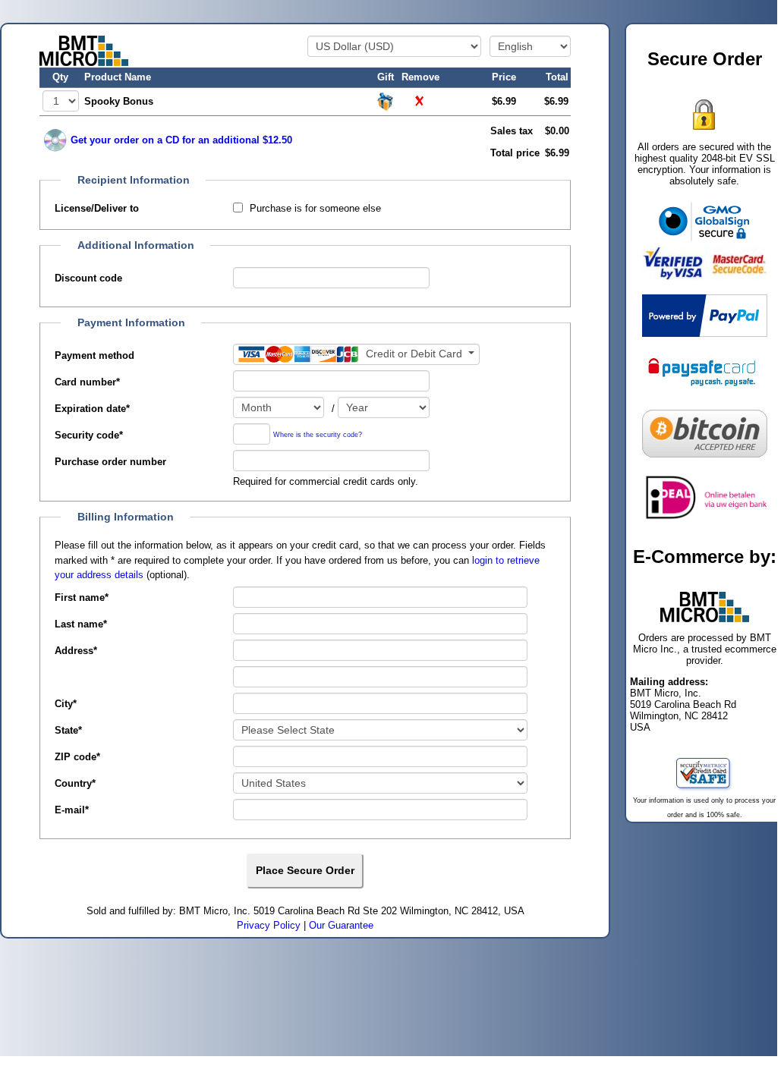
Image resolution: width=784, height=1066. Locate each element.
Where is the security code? (317, 435)
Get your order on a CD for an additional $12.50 (181, 140)
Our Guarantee (341, 925)
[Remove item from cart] (420, 100)
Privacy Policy (269, 925)
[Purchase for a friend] (385, 100)
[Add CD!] (55, 140)
